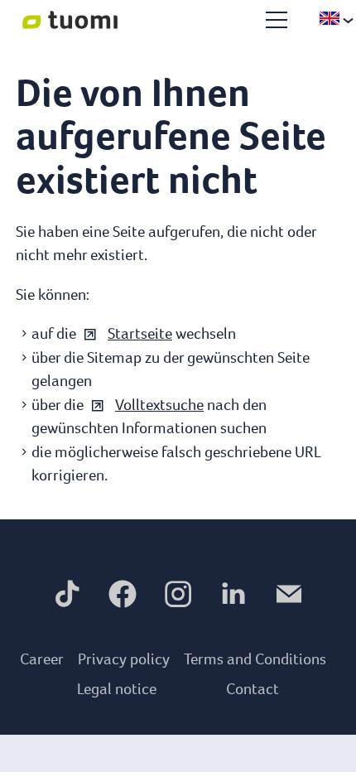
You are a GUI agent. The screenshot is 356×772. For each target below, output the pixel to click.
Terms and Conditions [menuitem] (255, 659)
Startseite (140, 333)
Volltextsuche (159, 404)
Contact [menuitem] (252, 688)
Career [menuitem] (42, 659)
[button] (276, 20)
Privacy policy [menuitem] (124, 659)
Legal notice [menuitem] (116, 688)
